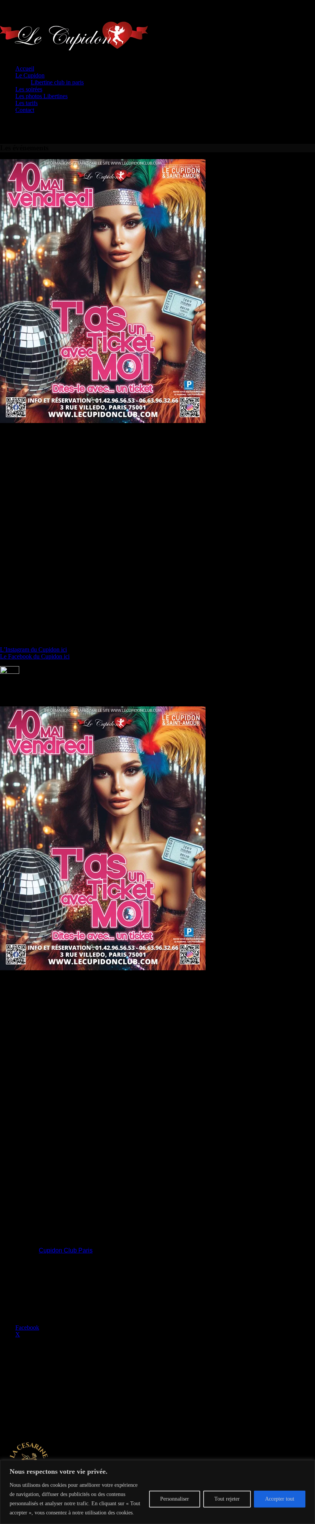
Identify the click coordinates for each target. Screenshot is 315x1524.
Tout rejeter (227, 1499)
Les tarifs (26, 103)
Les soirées (28, 89)
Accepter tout (279, 1499)
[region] (157, 1492)
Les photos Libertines (41, 96)
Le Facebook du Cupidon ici (35, 656)
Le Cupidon (30, 75)
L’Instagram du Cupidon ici (33, 649)
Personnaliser (174, 1499)
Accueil (24, 68)
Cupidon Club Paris (66, 1250)
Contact (24, 110)
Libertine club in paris (57, 82)
